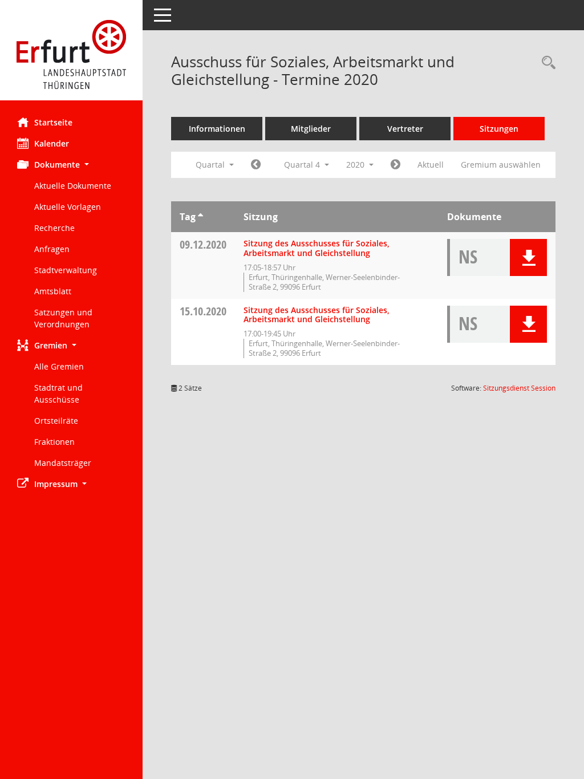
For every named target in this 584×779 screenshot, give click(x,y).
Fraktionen (54, 441)
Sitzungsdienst (519, 388)
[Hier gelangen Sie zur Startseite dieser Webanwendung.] (71, 54)
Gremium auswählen (501, 164)
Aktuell (430, 164)
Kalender (51, 143)
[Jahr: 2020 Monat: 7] (255, 165)
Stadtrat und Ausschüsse (58, 393)
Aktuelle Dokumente (72, 185)
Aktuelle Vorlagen (67, 206)
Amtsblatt (52, 291)
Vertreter (405, 128)
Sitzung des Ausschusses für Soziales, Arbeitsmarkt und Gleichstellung (317, 248)
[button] (71, 164)
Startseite (53, 122)
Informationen (217, 128)
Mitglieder (311, 128)
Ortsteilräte (56, 420)
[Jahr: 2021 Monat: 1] (395, 165)
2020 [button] (356, 164)
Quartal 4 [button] (303, 164)
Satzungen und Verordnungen (63, 318)
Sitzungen (499, 128)
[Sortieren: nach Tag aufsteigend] (200, 216)
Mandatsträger (62, 462)
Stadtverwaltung (65, 270)
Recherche (54, 227)
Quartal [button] (211, 164)
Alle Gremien (59, 366)
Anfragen (52, 249)
